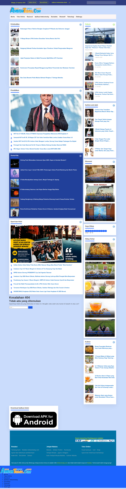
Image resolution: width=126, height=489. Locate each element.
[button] (114, 2)
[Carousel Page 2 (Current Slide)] (88, 231)
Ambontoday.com (62, 463)
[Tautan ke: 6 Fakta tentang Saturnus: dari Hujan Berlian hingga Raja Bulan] (15, 193)
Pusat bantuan (86, 450)
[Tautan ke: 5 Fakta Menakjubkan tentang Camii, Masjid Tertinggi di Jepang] (15, 183)
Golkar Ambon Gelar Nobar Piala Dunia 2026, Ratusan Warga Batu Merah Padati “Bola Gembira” (43, 265)
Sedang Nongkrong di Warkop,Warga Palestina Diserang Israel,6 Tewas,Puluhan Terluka (47, 199)
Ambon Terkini (58, 450)
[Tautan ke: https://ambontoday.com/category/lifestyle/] (114, 226)
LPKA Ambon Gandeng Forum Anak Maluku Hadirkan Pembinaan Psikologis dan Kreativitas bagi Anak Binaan (104, 83)
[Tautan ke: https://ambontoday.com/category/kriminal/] (80, 24)
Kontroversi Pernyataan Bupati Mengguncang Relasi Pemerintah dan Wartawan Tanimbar (47, 68)
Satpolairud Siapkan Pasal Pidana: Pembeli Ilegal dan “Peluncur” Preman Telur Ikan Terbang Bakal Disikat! (98, 47)
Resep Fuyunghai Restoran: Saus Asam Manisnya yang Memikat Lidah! (103, 347)
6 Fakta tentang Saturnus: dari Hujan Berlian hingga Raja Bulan (39, 189)
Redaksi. (89, 463)
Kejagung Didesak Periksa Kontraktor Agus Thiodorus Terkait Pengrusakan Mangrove (46, 48)
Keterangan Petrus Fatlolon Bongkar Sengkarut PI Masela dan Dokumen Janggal (44, 29)
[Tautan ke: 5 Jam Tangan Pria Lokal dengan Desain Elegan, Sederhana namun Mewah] (89, 142)
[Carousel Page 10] (106, 231)
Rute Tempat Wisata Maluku (55, 455)
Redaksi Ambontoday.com (30, 450)
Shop (98, 450)
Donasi (29, 455)
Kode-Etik (14, 455)
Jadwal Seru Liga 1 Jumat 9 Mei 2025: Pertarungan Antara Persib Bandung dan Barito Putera (48, 170)
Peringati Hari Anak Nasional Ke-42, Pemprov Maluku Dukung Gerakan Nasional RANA (40, 145)
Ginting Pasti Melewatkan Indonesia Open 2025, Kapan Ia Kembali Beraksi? (43, 160)
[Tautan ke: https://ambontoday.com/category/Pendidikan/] (80, 91)
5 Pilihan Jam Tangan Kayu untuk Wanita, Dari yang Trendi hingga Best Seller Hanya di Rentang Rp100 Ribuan (104, 149)
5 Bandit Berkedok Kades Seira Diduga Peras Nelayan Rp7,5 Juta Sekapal (104, 54)
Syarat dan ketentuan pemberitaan (22, 453)
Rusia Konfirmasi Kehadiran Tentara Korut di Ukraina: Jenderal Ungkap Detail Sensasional (47, 209)
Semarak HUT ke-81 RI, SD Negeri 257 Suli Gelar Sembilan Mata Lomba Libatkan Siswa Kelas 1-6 (43, 137)
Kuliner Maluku (72, 455)
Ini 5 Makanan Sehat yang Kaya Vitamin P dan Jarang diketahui (104, 367)
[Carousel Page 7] (99, 231)
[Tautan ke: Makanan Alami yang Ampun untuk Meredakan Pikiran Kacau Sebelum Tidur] (89, 398)
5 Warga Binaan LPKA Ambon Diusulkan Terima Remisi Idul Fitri (40, 38)
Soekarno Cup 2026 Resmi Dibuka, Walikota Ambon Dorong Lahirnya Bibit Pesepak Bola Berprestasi (44, 276)
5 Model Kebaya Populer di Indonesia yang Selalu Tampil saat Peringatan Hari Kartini (104, 130)
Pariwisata (67, 450)
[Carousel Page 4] (93, 231)
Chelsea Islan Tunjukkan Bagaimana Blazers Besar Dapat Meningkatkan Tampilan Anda (104, 110)
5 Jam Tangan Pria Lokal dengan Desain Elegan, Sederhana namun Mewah (103, 140)
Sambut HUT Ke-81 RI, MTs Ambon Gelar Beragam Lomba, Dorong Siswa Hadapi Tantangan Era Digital (45, 141)
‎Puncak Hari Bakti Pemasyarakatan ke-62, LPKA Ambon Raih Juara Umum (36, 284)
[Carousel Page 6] (97, 231)
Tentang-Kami (16, 450)
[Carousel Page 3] (90, 231)
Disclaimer (22, 455)
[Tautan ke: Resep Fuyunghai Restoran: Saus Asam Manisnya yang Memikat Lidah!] (89, 350)
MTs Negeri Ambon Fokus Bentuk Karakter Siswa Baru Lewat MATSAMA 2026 (37, 149)
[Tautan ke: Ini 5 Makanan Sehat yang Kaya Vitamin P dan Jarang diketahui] (89, 369)
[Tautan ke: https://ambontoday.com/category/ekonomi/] (114, 162)
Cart (94, 450)
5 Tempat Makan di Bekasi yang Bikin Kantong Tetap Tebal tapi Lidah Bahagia (104, 357)
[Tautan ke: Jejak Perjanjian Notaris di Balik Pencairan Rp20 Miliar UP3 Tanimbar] (15, 61)
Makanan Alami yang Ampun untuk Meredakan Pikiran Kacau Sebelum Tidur (104, 396)
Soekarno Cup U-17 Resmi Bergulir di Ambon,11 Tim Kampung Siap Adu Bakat (38, 269)
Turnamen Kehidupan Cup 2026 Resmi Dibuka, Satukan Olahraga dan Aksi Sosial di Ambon (41, 287)
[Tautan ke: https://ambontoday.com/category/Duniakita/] (80, 156)
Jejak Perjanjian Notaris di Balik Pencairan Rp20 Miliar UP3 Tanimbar (41, 58)
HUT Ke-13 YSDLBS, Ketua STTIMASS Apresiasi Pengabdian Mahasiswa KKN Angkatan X (41, 133)
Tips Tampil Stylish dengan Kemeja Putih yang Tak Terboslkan (103, 120)
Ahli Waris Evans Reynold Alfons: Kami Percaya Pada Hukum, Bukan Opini (103, 74)
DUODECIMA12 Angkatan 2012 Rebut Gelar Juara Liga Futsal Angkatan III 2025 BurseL (40, 291)
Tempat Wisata (51, 453)
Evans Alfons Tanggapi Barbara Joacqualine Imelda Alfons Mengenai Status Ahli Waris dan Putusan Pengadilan (104, 64)
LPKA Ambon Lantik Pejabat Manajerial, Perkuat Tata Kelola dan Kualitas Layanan (104, 93)
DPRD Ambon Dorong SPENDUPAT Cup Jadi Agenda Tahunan (32, 272)
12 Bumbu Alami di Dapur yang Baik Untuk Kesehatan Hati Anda (104, 376)
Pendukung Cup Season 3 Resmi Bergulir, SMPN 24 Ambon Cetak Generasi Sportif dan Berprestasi (44, 280)
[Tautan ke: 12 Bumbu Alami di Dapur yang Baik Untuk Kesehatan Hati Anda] (89, 379)
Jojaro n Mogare (63, 453)
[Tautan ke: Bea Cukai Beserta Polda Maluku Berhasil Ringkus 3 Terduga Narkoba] (15, 81)
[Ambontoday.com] (25, 10)
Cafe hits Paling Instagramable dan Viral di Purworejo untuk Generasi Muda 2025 (104, 386)
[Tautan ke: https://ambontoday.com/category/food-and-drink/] (114, 239)
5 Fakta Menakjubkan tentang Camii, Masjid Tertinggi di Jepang (39, 179)
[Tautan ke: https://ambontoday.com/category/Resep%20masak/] (114, 342)
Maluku (48, 450)
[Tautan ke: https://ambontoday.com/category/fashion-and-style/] (114, 105)
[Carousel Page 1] (86, 231)
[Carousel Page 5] (95, 231)
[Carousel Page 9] (103, 231)
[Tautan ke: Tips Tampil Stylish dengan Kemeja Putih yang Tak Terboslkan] (89, 123)
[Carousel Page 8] (101, 231)
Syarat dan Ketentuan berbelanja (93, 453)
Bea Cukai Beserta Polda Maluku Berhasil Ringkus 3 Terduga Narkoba (41, 77)
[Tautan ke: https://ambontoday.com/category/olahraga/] (80, 222)
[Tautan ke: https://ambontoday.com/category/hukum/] (114, 24)
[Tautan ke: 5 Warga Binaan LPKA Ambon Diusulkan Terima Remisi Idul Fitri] (15, 42)
